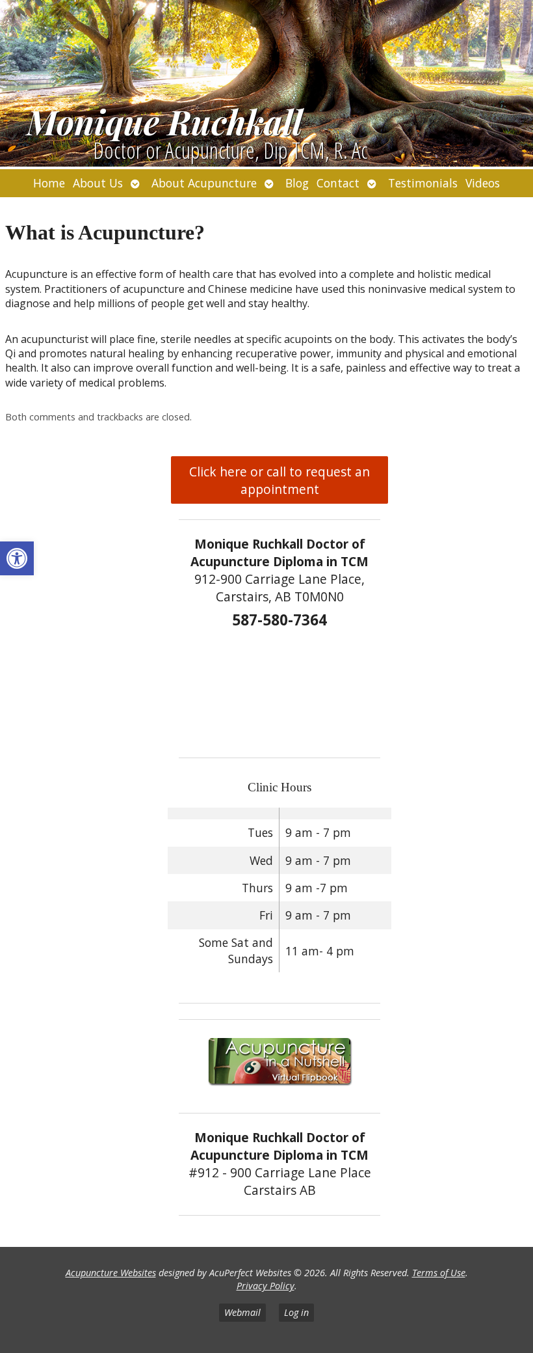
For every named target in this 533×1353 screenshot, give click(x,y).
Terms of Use (438, 1272)
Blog (297, 183)
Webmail (242, 1312)
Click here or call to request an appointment (279, 480)
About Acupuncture (204, 183)
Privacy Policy (265, 1285)
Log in (296, 1312)
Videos (482, 183)
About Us (98, 183)
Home (49, 183)
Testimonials (423, 183)
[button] (17, 558)
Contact (338, 183)
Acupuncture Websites (111, 1272)
